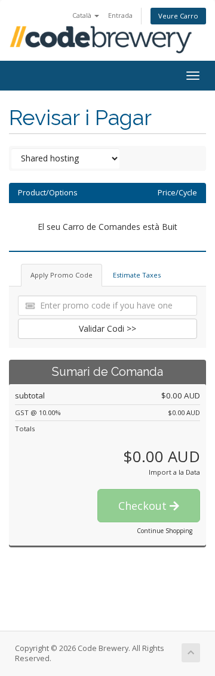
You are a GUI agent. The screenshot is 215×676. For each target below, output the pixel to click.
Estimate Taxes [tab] (137, 274)
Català (82, 15)
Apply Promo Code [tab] (61, 274)
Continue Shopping (164, 531)
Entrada (120, 15)
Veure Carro (178, 15)
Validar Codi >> (107, 328)
